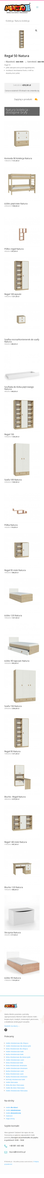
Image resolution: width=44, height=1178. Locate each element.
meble (12, 1107)
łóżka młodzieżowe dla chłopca (17, 1049)
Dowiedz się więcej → (12, 1026)
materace (9, 1116)
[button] (36, 30)
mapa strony (10, 1119)
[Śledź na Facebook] (5, 1029)
